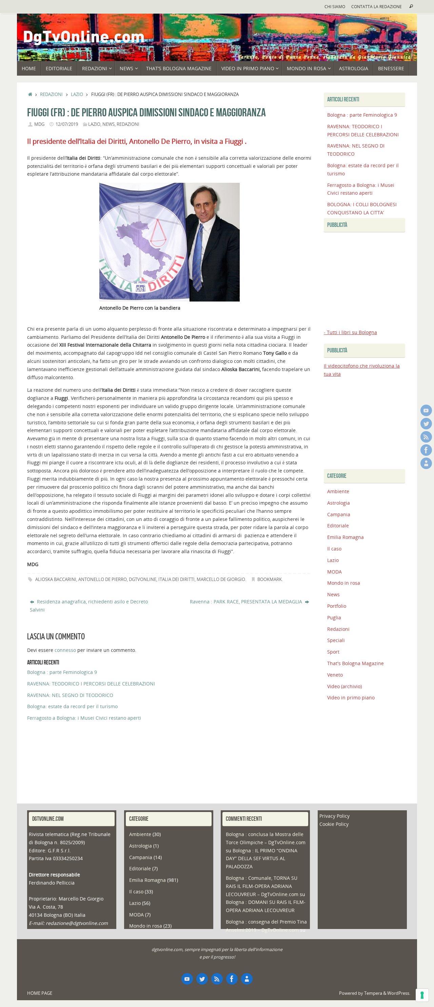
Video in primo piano (351, 697)
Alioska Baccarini (55, 579)
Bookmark (269, 579)
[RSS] (426, 437)
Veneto (335, 675)
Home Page (39, 993)
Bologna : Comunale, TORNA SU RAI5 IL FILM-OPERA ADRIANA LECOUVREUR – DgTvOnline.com (262, 886)
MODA (334, 571)
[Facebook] (426, 450)
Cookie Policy (334, 824)
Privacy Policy (334, 816)
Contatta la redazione (376, 6)
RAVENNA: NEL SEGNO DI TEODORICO (70, 695)
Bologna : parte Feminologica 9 (62, 672)
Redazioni (51, 94)
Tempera (373, 993)
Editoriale (338, 525)
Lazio (77, 94)
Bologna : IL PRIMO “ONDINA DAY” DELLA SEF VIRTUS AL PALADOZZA (261, 858)
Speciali (336, 640)
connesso (65, 650)
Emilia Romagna (345, 537)
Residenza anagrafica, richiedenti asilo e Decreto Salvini (89, 605)
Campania (338, 514)
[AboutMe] (426, 463)
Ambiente (338, 491)
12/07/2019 (67, 124)
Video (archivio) (344, 686)
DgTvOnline (142, 579)
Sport (333, 651)
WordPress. (398, 993)
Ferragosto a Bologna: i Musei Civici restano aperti (84, 718)
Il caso (334, 548)
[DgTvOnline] (426, 410)
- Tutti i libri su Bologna (350, 332)
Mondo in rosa (343, 583)
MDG (39, 124)
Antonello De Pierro (102, 579)
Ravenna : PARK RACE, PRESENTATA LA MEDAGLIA (246, 601)
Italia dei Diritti (176, 579)
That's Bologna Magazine (355, 663)
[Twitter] (426, 423)
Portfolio (336, 606)
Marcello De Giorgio (221, 579)
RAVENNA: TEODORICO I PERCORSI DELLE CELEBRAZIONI (91, 683)
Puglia (334, 617)
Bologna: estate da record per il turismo (72, 706)
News (108, 124)
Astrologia (338, 503)
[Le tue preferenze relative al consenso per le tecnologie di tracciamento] (422, 995)
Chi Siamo (334, 6)
